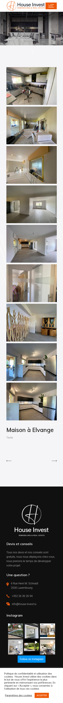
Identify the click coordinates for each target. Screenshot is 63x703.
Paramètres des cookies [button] (18, 695)
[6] (32, 204)
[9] (32, 86)
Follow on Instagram (32, 659)
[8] (32, 125)
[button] (15, 630)
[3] (32, 323)
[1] (32, 401)
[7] (32, 165)
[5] (32, 244)
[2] (32, 362)
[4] (32, 283)
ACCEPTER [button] (42, 695)
